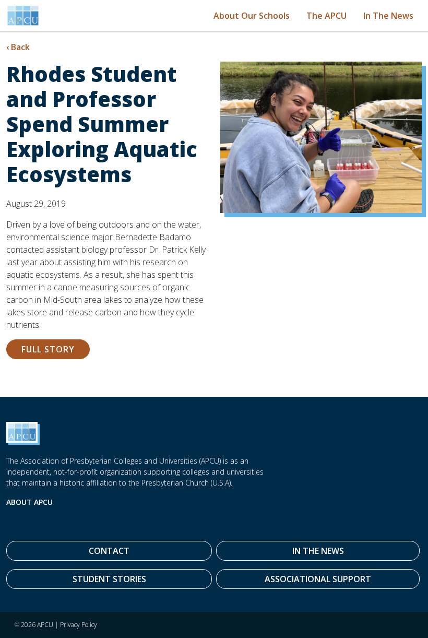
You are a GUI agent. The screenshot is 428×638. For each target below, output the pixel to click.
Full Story (48, 349)
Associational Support (318, 579)
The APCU (326, 15)
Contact (109, 551)
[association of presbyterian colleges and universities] (23, 15)
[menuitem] (251, 15)
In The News (388, 15)
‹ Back (18, 47)
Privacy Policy (78, 624)
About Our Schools (251, 15)
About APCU (29, 502)
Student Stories (109, 579)
